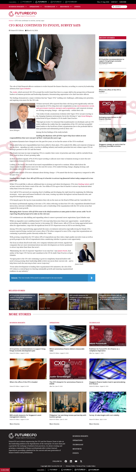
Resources (64, 7)
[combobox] (119, 6)
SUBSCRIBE (122, 2)
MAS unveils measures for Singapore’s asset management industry (80, 297)
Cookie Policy (90, 466)
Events (77, 7)
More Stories (15, 424)
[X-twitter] (81, 461)
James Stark (62, 251)
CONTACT (114, 2)
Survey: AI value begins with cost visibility (104, 415)
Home (11, 20)
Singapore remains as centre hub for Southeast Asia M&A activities (112, 145)
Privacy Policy (70, 466)
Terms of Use (80, 466)
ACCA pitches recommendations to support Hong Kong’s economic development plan (111, 61)
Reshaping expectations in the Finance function (110, 118)
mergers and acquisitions (66, 108)
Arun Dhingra (86, 116)
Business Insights (16, 7)
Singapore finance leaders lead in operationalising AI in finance (107, 383)
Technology (50, 7)
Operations (34, 7)
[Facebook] (65, 461)
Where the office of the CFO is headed (110, 91)
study (15, 92)
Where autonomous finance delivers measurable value (66, 350)
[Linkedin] (71, 461)
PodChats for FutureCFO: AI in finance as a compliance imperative (104, 350)
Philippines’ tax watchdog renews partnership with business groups (67, 416)
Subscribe (5, 470)
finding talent (83, 184)
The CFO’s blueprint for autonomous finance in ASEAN (66, 383)
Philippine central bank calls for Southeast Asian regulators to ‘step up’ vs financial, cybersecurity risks (112, 297)
